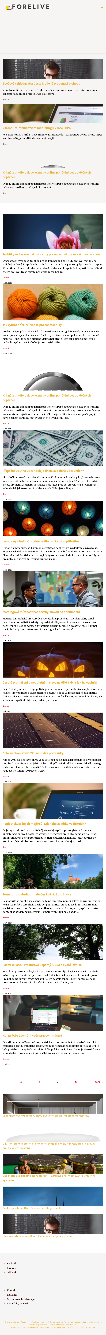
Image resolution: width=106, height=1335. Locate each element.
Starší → (98, 1081)
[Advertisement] (53, 30)
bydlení (6, 278)
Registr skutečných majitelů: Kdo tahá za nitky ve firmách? (44, 823)
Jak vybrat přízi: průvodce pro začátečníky (32, 325)
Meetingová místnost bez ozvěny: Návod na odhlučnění (41, 612)
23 (75, 1081)
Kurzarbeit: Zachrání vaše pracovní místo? (32, 1035)
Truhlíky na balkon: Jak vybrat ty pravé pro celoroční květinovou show (51, 254)
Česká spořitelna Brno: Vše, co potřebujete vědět (32, 1208)
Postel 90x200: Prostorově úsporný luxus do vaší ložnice (42, 965)
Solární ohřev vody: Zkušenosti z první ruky (33, 753)
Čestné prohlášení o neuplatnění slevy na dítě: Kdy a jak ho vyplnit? (50, 682)
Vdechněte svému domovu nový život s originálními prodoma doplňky (46, 1115)
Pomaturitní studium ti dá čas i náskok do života (37, 894)
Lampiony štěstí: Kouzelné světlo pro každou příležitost (42, 541)
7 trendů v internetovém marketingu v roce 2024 (37, 128)
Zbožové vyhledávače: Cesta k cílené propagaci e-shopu (41, 83)
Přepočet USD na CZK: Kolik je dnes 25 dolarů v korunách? (43, 471)
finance (6, 100)
